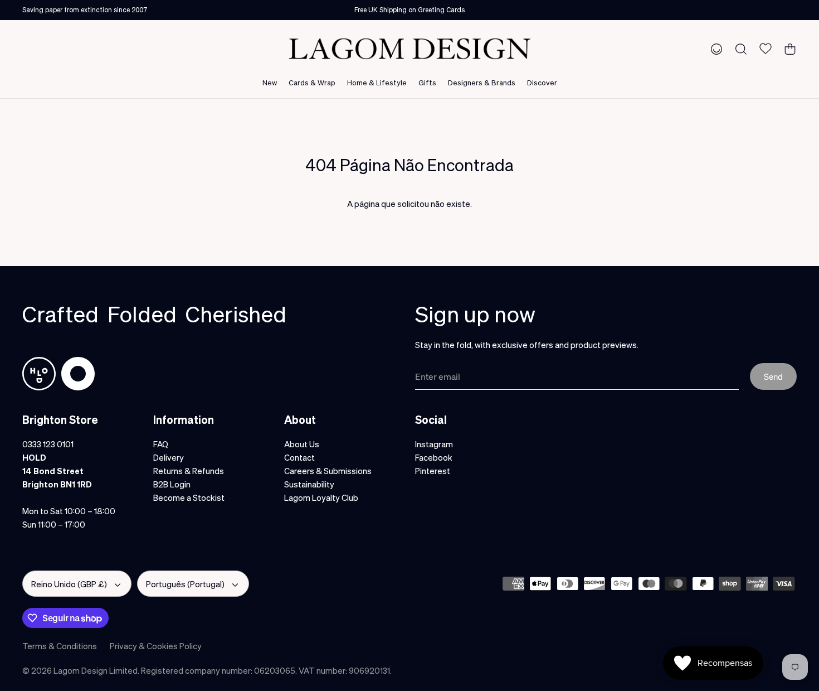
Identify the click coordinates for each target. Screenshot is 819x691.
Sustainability (309, 484)
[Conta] (714, 48)
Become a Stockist (189, 497)
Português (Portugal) (185, 583)
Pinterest (432, 470)
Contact (299, 457)
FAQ (160, 444)
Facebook (433, 457)
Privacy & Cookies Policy (156, 645)
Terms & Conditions (59, 645)
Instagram (434, 444)
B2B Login (172, 484)
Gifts (427, 82)
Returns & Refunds (188, 470)
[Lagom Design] (409, 48)
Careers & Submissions (328, 470)
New (269, 82)
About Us (301, 444)
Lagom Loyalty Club (321, 497)
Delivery (168, 457)
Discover (542, 82)
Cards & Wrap (312, 82)
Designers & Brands (481, 82)
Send (773, 376)
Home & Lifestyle (377, 82)
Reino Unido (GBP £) (69, 583)
